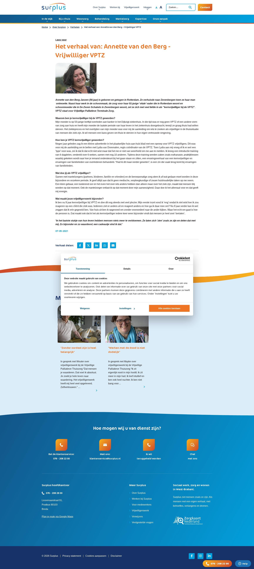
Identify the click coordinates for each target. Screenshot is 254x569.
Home (45, 27)
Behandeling (102, 18)
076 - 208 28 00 (54, 493)
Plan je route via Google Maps (57, 516)
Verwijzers (137, 516)
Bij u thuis (64, 18)
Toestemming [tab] (83, 268)
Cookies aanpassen (95, 556)
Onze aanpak (160, 18)
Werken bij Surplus (142, 499)
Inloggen (147, 7)
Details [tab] (127, 268)
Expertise (141, 18)
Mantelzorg (122, 18)
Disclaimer (116, 556)
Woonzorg (82, 18)
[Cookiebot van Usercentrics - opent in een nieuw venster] (177, 259)
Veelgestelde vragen (142, 522)
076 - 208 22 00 (220, 563)
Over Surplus (99, 7)
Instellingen (125, 308)
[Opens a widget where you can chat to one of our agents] (243, 564)
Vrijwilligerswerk (131, 7)
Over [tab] (171, 268)
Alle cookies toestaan (169, 308)
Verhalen (75, 27)
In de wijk (47, 18)
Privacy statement (71, 556)
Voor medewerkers (141, 504)
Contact (205, 7)
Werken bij (115, 7)
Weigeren (85, 308)
